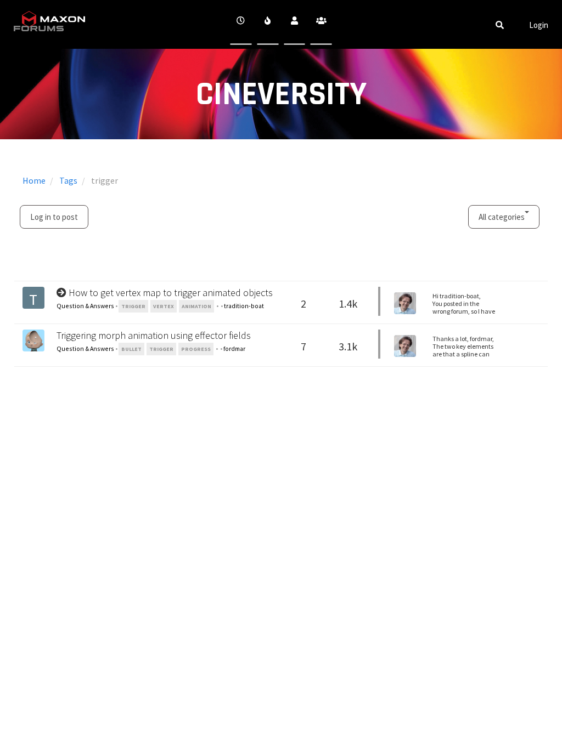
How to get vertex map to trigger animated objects (171, 292)
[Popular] (267, 24)
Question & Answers (85, 306)
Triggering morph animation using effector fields (154, 335)
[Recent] (241, 24)
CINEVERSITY (281, 94)
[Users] (294, 24)
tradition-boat (244, 306)
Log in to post (54, 217)
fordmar (234, 348)
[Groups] (321, 24)
